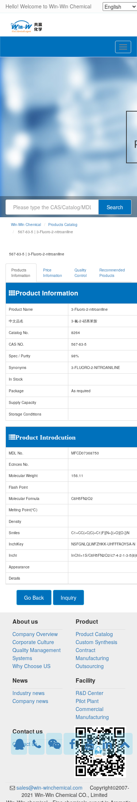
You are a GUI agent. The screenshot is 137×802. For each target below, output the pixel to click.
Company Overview (35, 634)
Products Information (20, 272)
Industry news (28, 692)
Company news (30, 700)
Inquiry (68, 597)
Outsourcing (90, 666)
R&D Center (89, 692)
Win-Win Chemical (26, 224)
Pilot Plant (87, 700)
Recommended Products (112, 272)
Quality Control (81, 272)
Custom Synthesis (96, 642)
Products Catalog (62, 224)
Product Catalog (94, 634)
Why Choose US (31, 666)
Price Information (52, 272)
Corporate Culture (33, 642)
